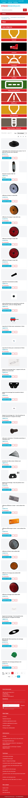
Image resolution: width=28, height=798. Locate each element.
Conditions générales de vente (9, 721)
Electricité (4, 18)
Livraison (5, 716)
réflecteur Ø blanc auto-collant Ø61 (11, 551)
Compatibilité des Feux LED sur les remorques (13, 738)
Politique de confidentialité (9, 727)
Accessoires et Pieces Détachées (18, 17)
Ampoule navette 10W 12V (8, 173)
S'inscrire (23, 705)
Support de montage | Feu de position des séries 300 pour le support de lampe (12, 616)
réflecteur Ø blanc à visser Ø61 (9, 195)
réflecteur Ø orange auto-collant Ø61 (11, 572)
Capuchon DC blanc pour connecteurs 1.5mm (13, 326)
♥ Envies (4, 2)
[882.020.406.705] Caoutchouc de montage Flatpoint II (12, 639)
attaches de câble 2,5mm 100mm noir (11, 461)
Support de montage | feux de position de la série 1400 (13, 483)
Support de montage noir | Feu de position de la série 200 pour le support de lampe (13, 416)
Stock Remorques (5, 17)
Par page (3, 673)
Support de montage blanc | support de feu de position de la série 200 (13, 370)
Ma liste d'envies (6, 792)
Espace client (5, 787)
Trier (15, 133)
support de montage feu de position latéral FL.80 (13, 393)
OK (25, 9)
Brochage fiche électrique (8, 740)
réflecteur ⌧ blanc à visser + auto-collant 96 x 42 (13, 506)
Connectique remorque (8, 756)
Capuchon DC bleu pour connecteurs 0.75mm (13, 347)
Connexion (15, 2)
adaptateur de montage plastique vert (11, 661)
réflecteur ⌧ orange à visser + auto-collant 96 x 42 (14, 529)
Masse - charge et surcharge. (9, 761)
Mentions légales (6, 725)
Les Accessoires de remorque (9, 769)
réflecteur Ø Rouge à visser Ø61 (10, 238)
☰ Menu (4, 13)
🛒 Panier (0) (9, 2)
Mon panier (5, 790)
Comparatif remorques (8, 758)
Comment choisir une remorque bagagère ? (12, 763)
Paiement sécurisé (7, 718)
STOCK (10, 6)
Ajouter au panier (7, 158)
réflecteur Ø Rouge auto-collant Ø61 (11, 594)
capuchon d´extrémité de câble (10, 281)
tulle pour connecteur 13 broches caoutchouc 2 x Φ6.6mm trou (13, 438)
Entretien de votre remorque (9, 771)
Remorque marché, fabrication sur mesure (12, 779)
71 (21, 673)
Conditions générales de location (10, 723)
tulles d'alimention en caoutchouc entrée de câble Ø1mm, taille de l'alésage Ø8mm (13, 304)
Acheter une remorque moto (9, 777)
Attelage (4, 736)
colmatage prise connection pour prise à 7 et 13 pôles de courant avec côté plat (14, 151)
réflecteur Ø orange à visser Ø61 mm (11, 217)
